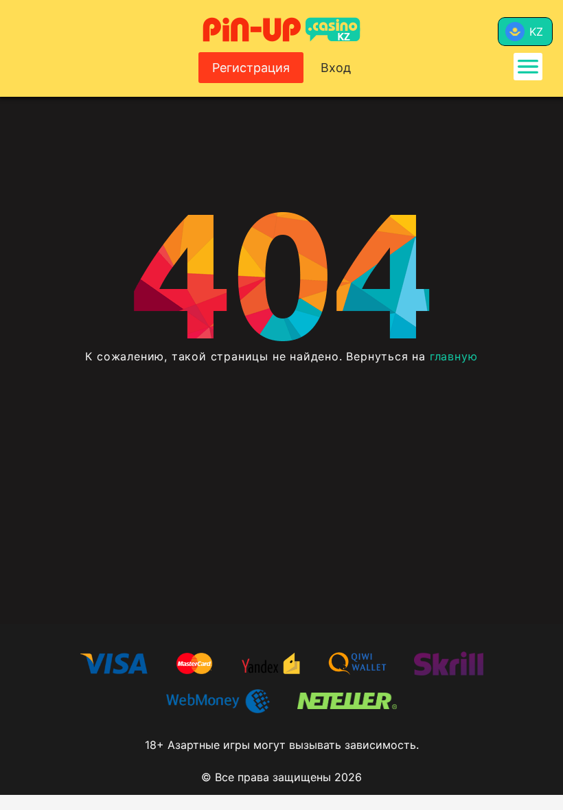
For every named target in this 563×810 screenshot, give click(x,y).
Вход (336, 67)
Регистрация (251, 67)
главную (454, 356)
